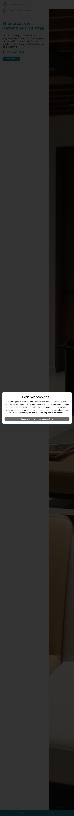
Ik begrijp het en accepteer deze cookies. (37, 419)
